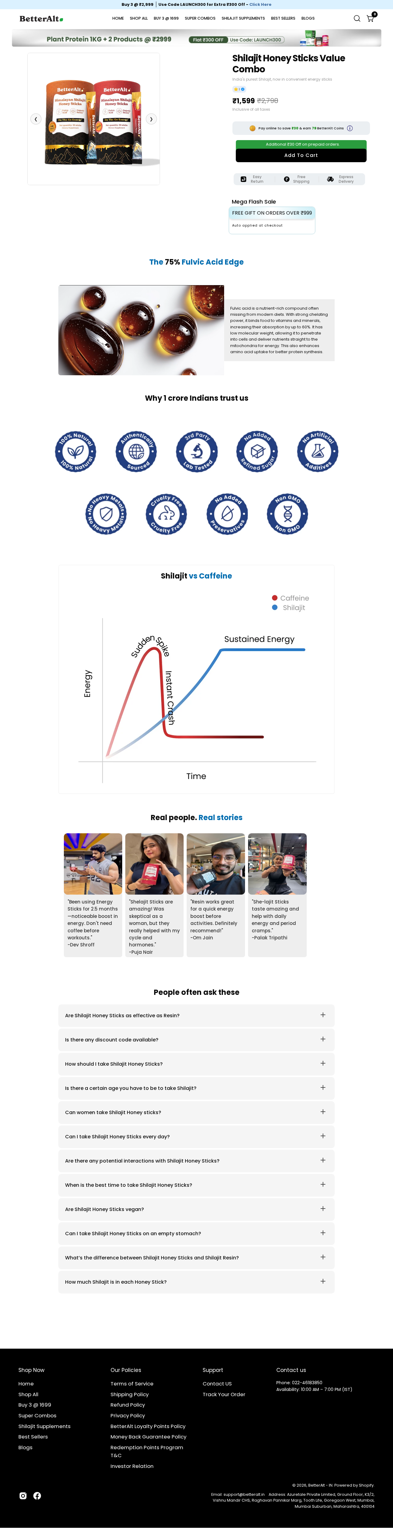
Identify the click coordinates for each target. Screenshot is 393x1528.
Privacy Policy (128, 1415)
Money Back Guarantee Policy (148, 1436)
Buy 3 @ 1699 (34, 1404)
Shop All (28, 1394)
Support (213, 1370)
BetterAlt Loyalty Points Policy (148, 1426)
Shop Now (31, 1370)
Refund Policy (128, 1404)
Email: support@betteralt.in (238, 1494)
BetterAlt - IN (320, 1485)
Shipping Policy (130, 1394)
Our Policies (126, 1370)
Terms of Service (132, 1383)
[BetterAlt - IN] (41, 18)
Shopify (366, 1485)
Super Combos (37, 1415)
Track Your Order (224, 1394)
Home (26, 1383)
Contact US (217, 1383)
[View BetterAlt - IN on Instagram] (23, 1495)
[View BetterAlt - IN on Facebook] (37, 1495)
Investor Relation (132, 1466)
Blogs (25, 1447)
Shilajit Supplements (44, 1426)
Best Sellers (33, 1436)
